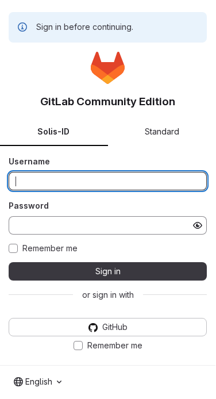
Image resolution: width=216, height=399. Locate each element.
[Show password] (197, 225)
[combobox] (38, 382)
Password (29, 205)
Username (29, 161)
